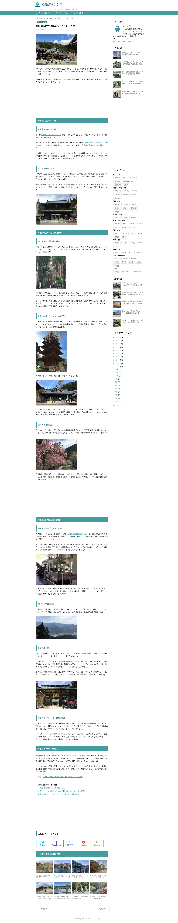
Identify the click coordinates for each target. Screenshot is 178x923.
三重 (125, 223)
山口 (125, 243)
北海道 (118, 191)
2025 (118, 341)
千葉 (133, 204)
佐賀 (138, 262)
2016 (118, 405)
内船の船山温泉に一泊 (77, 534)
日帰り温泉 (133, 177)
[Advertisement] (72, 100)
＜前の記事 (43, 909)
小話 (126, 185)
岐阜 (132, 223)
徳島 (138, 252)
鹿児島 (134, 258)
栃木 (125, 204)
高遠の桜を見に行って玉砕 (51, 135)
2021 (118, 353)
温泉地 (118, 185)
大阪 (133, 233)
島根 (117, 243)
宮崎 (124, 262)
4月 (116, 395)
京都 (117, 233)
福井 (124, 227)
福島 (126, 191)
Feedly (97, 845)
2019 (118, 360)
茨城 (117, 208)
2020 (118, 357)
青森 (117, 198)
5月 (116, 392)
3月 (116, 398)
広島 (117, 246)
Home (38, 18)
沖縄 (117, 262)
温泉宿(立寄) (128, 181)
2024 (118, 344)
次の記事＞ (102, 909)
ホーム (38, 13)
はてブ (70, 843)
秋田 (134, 191)
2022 (118, 350)
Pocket (83, 845)
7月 (116, 385)
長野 (117, 217)
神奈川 (134, 208)
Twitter (43, 845)
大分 (117, 258)
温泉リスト (48, 13)
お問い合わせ (78, 13)
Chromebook (137, 272)
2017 (118, 366)
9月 (116, 379)
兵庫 (117, 237)
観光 (42, 18)
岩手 (133, 194)
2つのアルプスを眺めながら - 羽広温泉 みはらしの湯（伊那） (63, 791)
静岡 (117, 223)
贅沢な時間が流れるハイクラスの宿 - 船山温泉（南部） (60, 794)
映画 (117, 272)
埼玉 (117, 212)
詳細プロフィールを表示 (122, 41)
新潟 (133, 217)
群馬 (117, 204)
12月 (117, 369)
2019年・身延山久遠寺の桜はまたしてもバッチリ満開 (63, 777)
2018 (118, 363)
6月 (116, 388)
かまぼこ (128, 26)
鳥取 (140, 243)
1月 (116, 401)
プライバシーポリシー (63, 13)
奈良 (140, 233)
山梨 (47, 18)
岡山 (133, 243)
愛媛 (124, 252)
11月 (117, 372)
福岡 (131, 262)
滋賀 (124, 237)
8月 (116, 382)
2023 (118, 347)
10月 (117, 376)
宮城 (125, 194)
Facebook (56, 845)
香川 (131, 252)
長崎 (117, 266)
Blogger (100, 919)
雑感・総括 (126, 272)
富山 (139, 223)
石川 (131, 227)
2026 (118, 337)
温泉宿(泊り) (120, 177)
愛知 (117, 227)
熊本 (125, 258)
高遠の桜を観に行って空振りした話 (53, 788)
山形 (117, 194)
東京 (125, 208)
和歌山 (124, 233)
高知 (117, 252)
